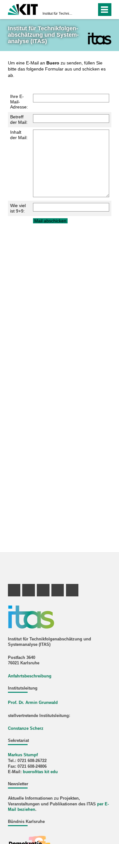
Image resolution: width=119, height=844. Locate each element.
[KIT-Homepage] (23, 9)
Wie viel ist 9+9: (18, 208)
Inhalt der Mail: (19, 135)
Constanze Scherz (25, 728)
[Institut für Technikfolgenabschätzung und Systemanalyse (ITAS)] (99, 38)
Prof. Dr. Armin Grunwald (33, 702)
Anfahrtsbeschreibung (29, 676)
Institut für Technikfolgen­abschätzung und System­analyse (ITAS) (58, 13)
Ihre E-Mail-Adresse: (19, 102)
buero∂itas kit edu (40, 772)
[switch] (80, 9)
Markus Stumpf (23, 755)
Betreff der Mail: (19, 119)
